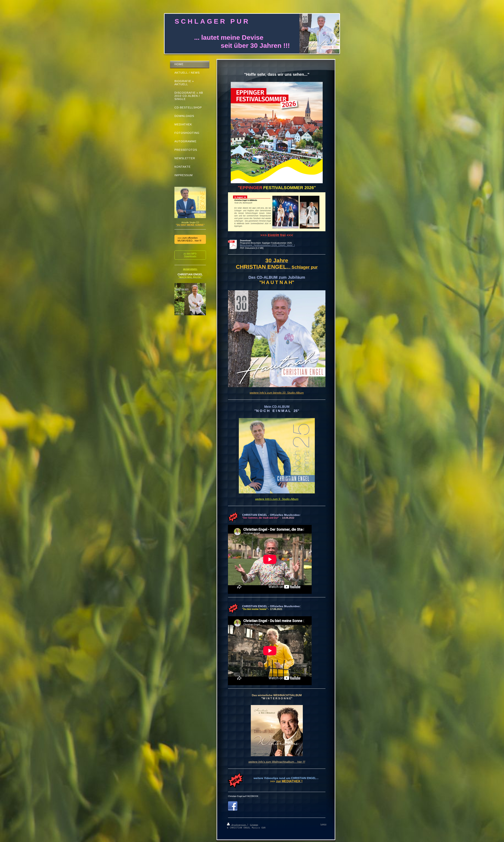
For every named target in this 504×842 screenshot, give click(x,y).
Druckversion (239, 825)
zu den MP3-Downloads (190, 255)
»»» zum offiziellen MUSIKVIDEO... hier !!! (189, 239)
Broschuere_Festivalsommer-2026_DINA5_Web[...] (267, 245)
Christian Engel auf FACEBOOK (243, 796)
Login (323, 824)
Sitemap (254, 825)
